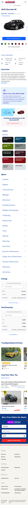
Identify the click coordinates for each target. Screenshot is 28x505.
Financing (3, 459)
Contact (3, 470)
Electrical (6, 200)
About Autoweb (5, 467)
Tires (4, 231)
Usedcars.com (4, 478)
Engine (5, 184)
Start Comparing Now (13, 123)
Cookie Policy (4, 489)
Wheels (5, 236)
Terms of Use (4, 486)
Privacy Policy (18, 486)
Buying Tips (17, 456)
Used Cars (17, 422)
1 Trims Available (5, 16)
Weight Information (10, 210)
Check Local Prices (14, 440)
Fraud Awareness (5, 492)
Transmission (7, 190)
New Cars (10, 422)
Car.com (17, 478)
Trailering (6, 215)
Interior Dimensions (10, 262)
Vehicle (5, 179)
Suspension (7, 220)
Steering (5, 241)
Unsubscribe (18, 492)
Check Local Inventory (13, 38)
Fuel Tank (6, 246)
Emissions (6, 272)
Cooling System (8, 205)
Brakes (5, 226)
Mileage (5, 195)
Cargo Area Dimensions (12, 257)
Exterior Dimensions (10, 251)
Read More (4, 83)
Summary (6, 267)
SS (10, 5)
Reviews (3, 456)
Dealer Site (17, 467)
